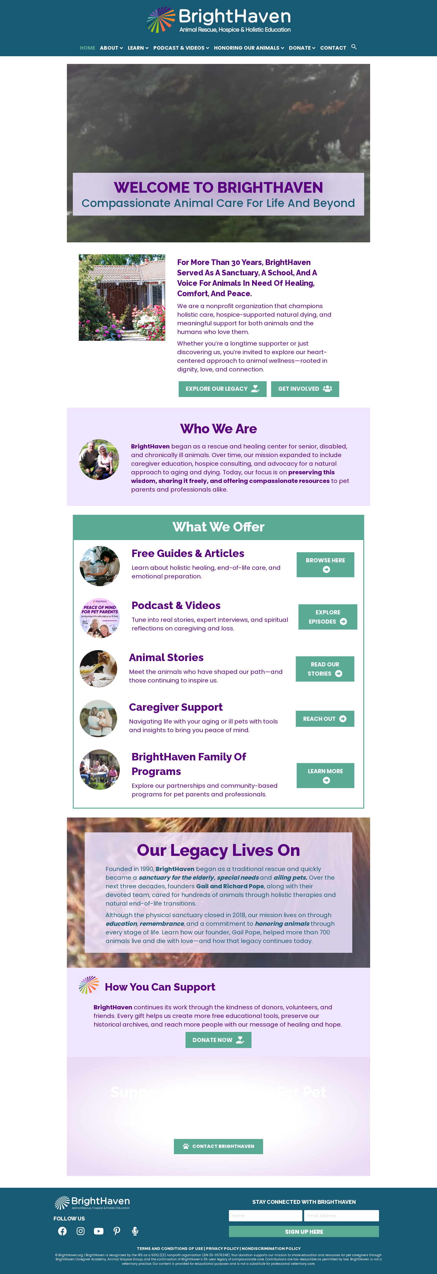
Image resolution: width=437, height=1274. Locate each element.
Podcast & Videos (179, 47)
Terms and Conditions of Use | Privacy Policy (188, 1248)
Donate (300, 47)
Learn (136, 47)
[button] (354, 47)
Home (87, 47)
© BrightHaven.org (69, 1255)
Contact (333, 47)
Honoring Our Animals (246, 47)
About (109, 47)
